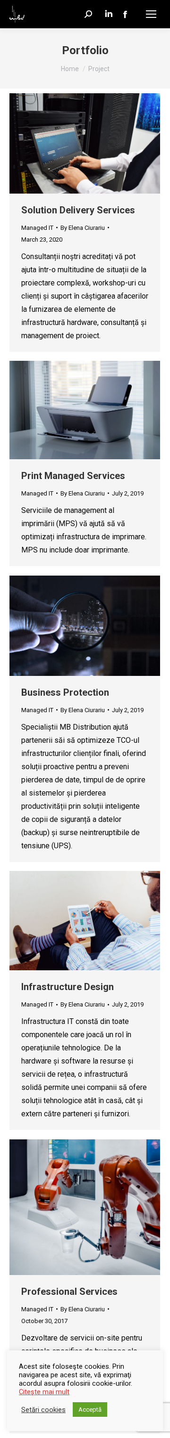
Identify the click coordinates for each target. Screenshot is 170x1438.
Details (97, 143)
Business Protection (65, 692)
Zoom (72, 143)
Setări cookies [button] (43, 1410)
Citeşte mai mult (44, 1392)
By (82, 227)
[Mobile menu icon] (151, 14)
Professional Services (69, 1291)
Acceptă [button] (90, 1409)
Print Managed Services (73, 475)
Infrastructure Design (67, 986)
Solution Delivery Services (78, 210)
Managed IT (37, 227)
